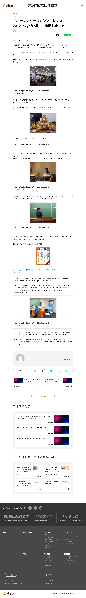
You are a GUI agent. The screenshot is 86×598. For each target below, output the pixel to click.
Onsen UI (68, 539)
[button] (43, 76)
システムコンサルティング (52, 535)
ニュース (47, 563)
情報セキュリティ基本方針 (13, 584)
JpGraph (68, 546)
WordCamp (17, 342)
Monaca (61, 154)
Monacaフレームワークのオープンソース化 (37, 52)
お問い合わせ (11, 575)
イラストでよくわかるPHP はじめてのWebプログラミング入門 (34, 270)
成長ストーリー (70, 558)
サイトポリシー (10, 580)
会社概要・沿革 (49, 558)
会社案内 (47, 565)
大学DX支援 (48, 546)
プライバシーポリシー (53, 580)
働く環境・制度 (70, 561)
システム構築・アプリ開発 (52, 539)
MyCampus (69, 541)
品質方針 (49, 584)
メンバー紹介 (48, 556)
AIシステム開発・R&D (51, 541)
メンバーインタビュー (71, 556)
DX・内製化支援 (49, 537)
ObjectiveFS (69, 543)
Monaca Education (71, 537)
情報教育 (47, 548)
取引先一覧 (48, 561)
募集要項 (68, 563)
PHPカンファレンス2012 (44, 339)
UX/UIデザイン (49, 543)
